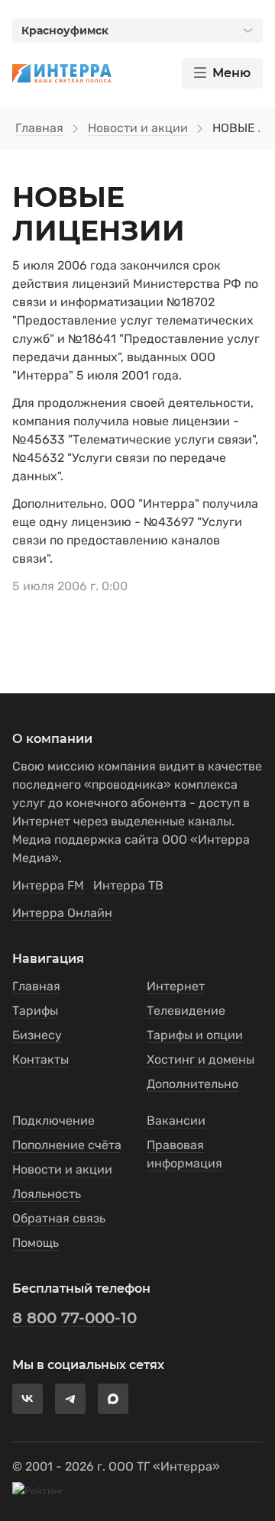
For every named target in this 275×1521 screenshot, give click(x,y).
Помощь (35, 1242)
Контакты (40, 1059)
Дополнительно (192, 1084)
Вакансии (176, 1120)
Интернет (176, 986)
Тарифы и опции (195, 1035)
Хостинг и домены (200, 1059)
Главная (39, 128)
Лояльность (46, 1194)
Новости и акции (138, 128)
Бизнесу (37, 1035)
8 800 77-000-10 (74, 1318)
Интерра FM (48, 885)
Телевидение (186, 1010)
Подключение (53, 1120)
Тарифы (35, 1010)
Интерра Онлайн (62, 913)
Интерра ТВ (128, 885)
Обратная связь (58, 1218)
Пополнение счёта (66, 1145)
